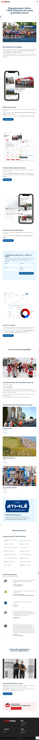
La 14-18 (19, 586)
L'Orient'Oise (20, 635)
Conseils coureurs (23, 723)
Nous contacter (7, 693)
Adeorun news (23, 725)
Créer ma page (7, 179)
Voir (5, 433)
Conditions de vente (24, 730)
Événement (21, 263)
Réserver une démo (8, 240)
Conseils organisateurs (24, 722)
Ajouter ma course (8, 119)
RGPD (21, 733)
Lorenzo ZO (15, 605)
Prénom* (6, 263)
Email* (6, 267)
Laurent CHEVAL (16, 617)
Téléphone (21, 267)
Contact (5, 730)
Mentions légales (23, 732)
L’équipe (5, 732)
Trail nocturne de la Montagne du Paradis (26, 595)
